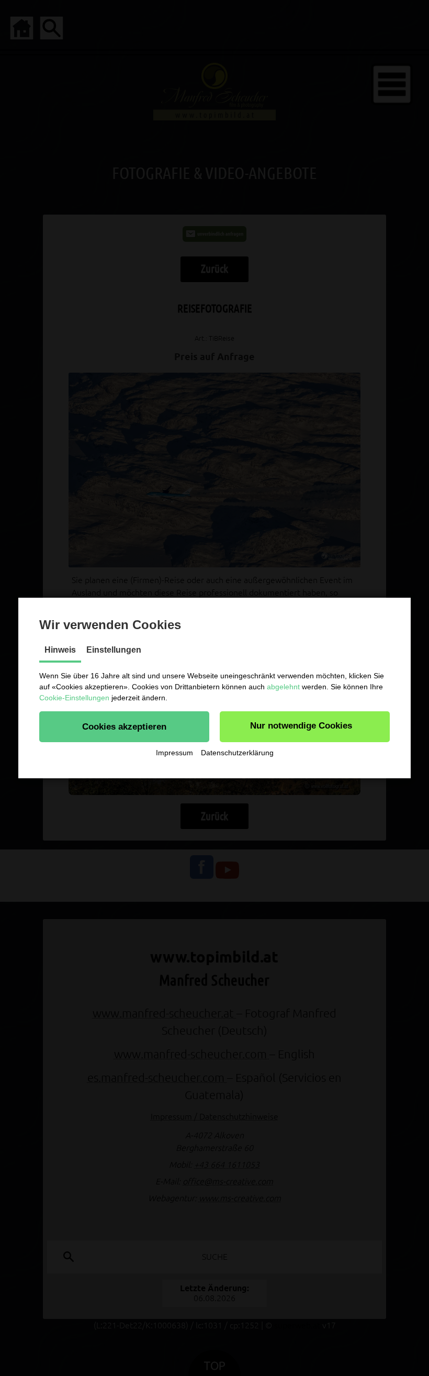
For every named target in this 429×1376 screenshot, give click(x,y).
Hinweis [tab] (60, 649)
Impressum (174, 752)
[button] (124, 726)
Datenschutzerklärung (237, 752)
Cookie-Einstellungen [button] (74, 697)
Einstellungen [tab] (113, 649)
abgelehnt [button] (283, 687)
